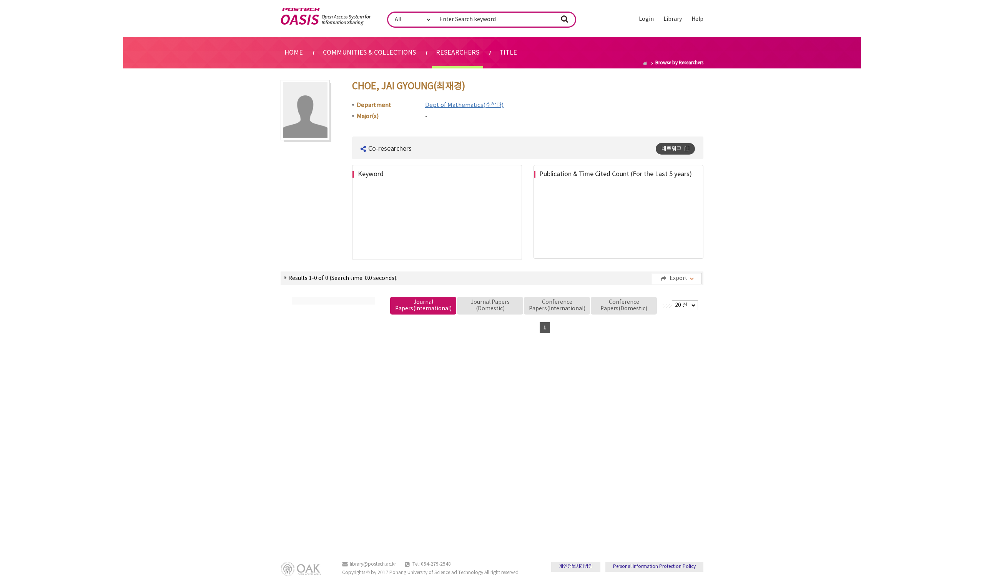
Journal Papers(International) (423, 305)
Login (646, 19)
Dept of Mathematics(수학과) (464, 105)
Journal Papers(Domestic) (490, 305)
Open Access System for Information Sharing (326, 16)
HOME (293, 52)
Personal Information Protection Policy (654, 566)
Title (508, 52)
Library (672, 19)
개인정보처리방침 (576, 566)
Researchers (457, 52)
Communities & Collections (369, 52)
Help (697, 19)
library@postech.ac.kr (373, 564)
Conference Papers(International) (557, 305)
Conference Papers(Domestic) (623, 305)
